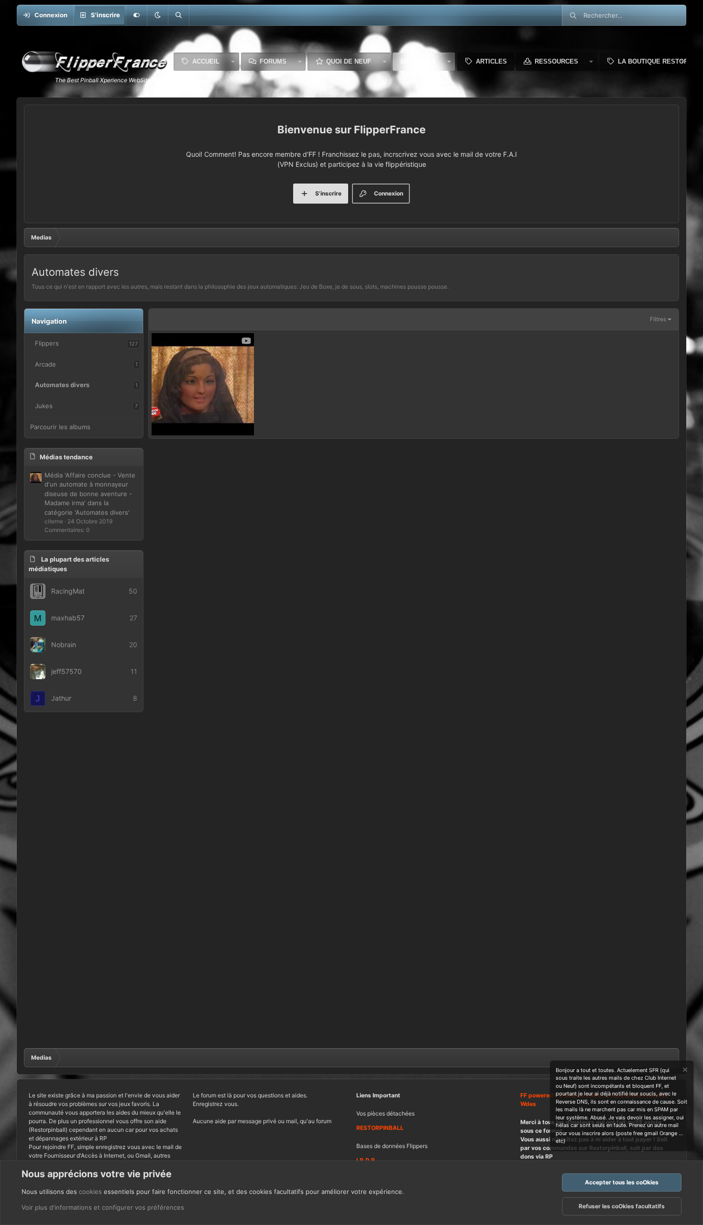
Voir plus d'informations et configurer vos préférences (103, 1207)
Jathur (61, 698)
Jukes (44, 406)
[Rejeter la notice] (684, 1070)
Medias (423, 61)
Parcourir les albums (60, 427)
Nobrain (63, 644)
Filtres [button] (658, 319)
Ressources (556, 61)
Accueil (206, 61)
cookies (90, 1191)
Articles (491, 61)
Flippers (47, 343)
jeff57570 (66, 671)
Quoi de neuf (348, 61)
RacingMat (68, 591)
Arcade (45, 364)
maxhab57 (68, 618)
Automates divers (62, 385)
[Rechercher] (178, 15)
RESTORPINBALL (380, 1127)
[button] (157, 15)
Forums (273, 61)
